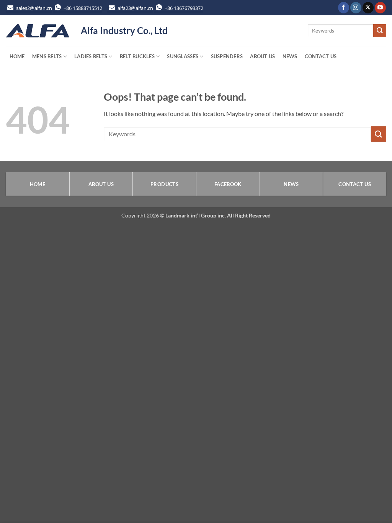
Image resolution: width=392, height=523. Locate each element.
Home (17, 56)
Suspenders (227, 56)
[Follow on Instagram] (355, 7)
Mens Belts (47, 56)
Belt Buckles (137, 56)
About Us (262, 56)
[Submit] (379, 30)
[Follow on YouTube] (380, 7)
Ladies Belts (90, 56)
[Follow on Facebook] (343, 7)
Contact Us (321, 56)
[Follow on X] (368, 7)
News (290, 56)
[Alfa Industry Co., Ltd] (37, 30)
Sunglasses (182, 56)
